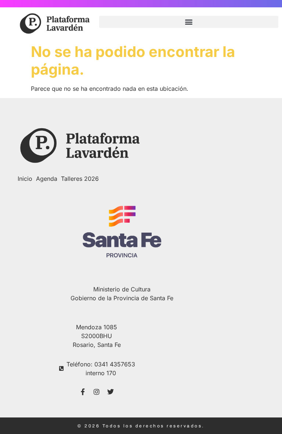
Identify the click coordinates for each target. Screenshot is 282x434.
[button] (188, 22)
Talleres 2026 (80, 178)
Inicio (25, 178)
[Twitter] (110, 391)
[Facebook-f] (82, 391)
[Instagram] (96, 391)
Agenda (46, 178)
